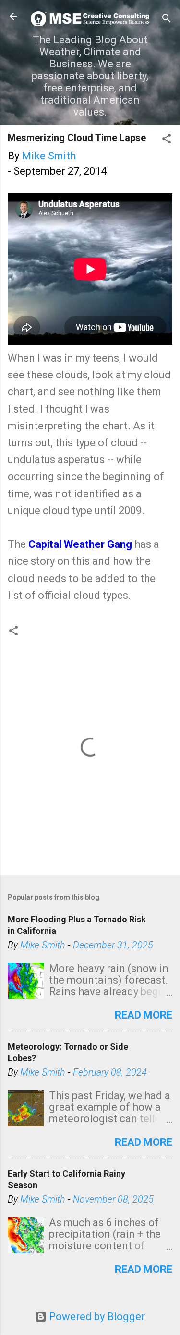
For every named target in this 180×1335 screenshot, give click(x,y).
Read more (143, 1015)
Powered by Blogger (96, 1316)
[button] (166, 140)
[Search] (166, 19)
